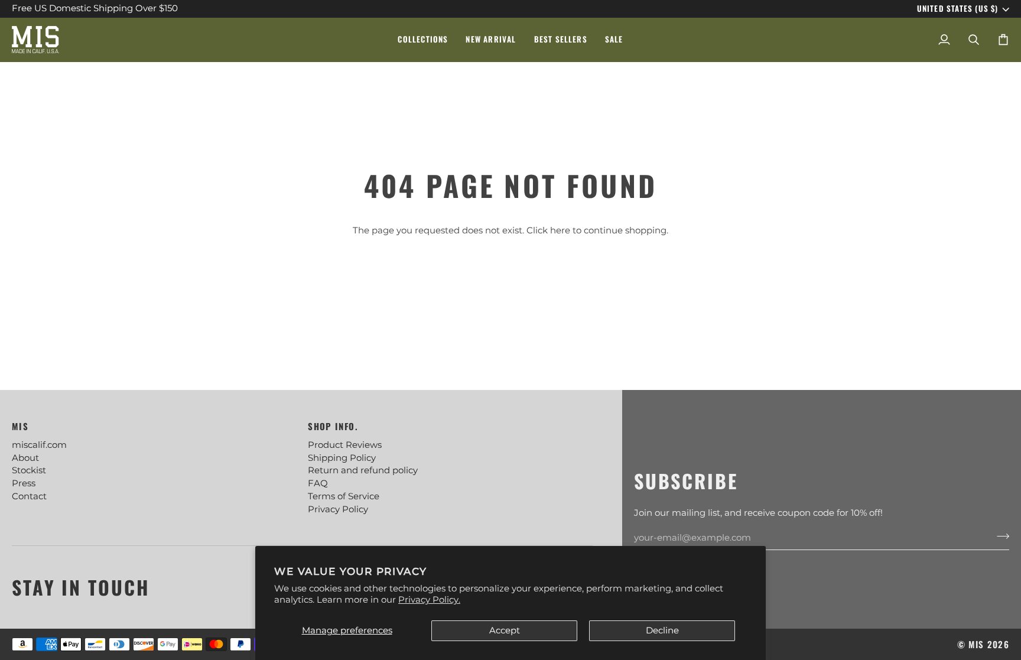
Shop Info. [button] (332, 426)
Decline (662, 630)
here (560, 230)
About (25, 458)
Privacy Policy (338, 509)
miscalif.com (39, 445)
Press (23, 483)
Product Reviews (345, 445)
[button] (423, 39)
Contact (29, 496)
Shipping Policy (342, 458)
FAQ (318, 483)
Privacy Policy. (429, 599)
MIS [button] (20, 426)
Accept (504, 630)
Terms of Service (343, 496)
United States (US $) (958, 9)
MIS (976, 644)
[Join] (999, 535)
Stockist (29, 470)
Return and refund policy (363, 470)
